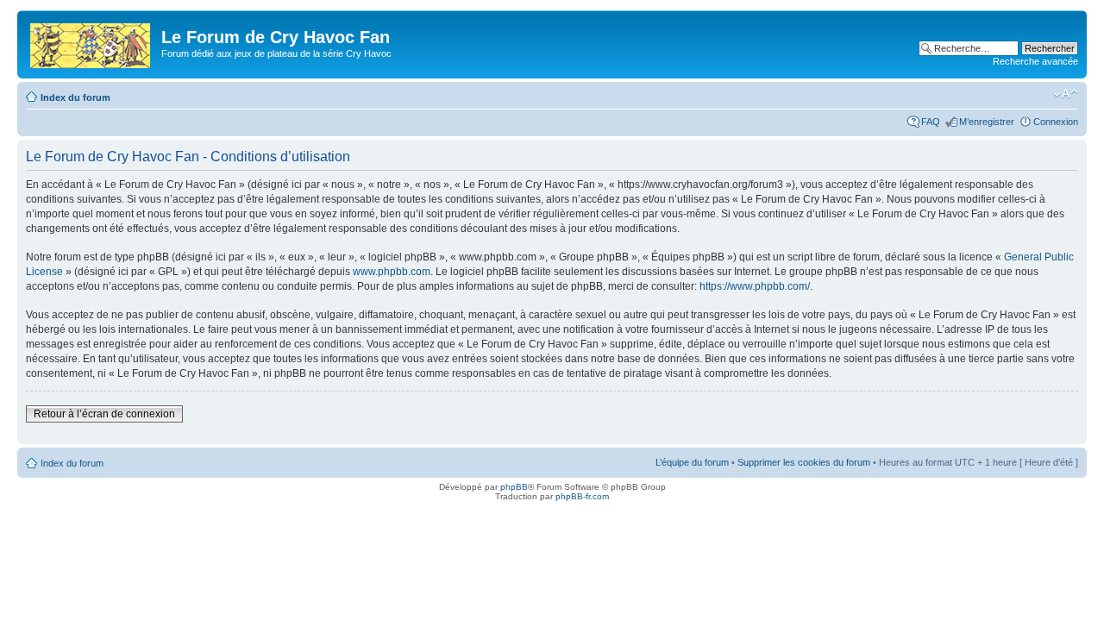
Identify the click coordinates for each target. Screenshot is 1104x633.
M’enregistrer (986, 121)
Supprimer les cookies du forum (803, 462)
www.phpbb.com (391, 272)
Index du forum (75, 97)
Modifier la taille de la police (1065, 94)
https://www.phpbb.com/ (754, 286)
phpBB (514, 487)
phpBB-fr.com (582, 496)
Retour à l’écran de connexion (104, 414)
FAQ (930, 121)
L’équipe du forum (692, 462)
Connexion (1055, 121)
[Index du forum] (91, 42)
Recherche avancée (1035, 61)
